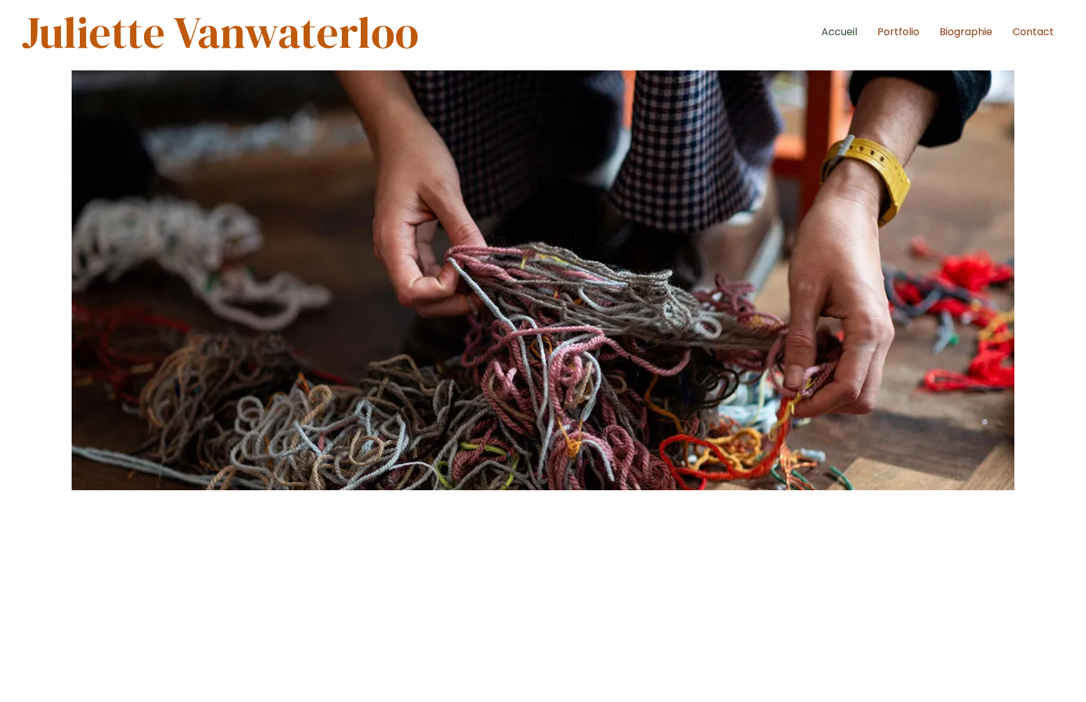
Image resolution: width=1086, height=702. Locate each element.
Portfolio (898, 32)
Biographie (966, 32)
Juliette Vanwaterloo (220, 32)
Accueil (839, 32)
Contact (1033, 32)
